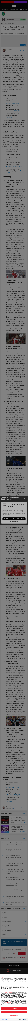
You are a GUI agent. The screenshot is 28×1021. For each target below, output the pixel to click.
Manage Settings (14, 1015)
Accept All (14, 1008)
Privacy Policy (4, 1019)
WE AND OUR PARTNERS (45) (8, 991)
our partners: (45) (8, 992)
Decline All (14, 1012)
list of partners (8, 1002)
